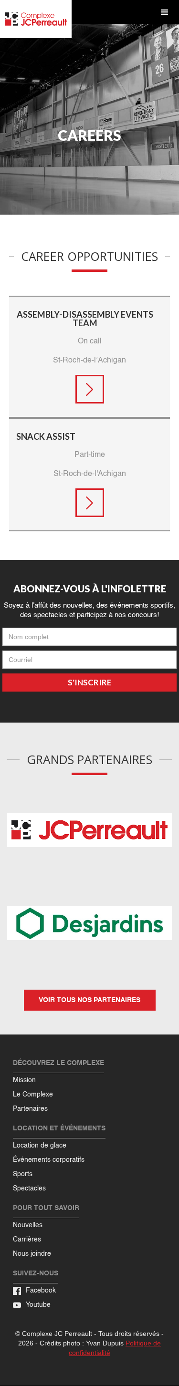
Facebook (41, 1290)
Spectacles (29, 1188)
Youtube (38, 1305)
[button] (164, 12)
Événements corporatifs (48, 1160)
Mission (24, 1080)
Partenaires (30, 1109)
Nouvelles (27, 1225)
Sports (22, 1174)
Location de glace (39, 1145)
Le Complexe (33, 1094)
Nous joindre (32, 1254)
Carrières (27, 1239)
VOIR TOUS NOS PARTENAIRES (89, 1000)
